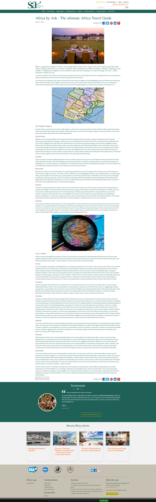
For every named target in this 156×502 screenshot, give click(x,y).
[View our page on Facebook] (95, 470)
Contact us (126, 2)
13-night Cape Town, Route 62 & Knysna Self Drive (86, 489)
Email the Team (112, 494)
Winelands (60, 11)
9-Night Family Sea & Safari (79, 483)
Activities (111, 11)
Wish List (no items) (100, 2)
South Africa (30, 483)
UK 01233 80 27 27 (112, 487)
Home (43, 11)
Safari (80, 11)
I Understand (104, 500)
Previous (39, 378)
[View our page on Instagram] (98, 470)
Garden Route (70, 11)
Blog (120, 2)
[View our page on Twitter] (92, 470)
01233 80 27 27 (122, 4)
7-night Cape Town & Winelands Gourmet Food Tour (87, 491)
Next (46, 378)
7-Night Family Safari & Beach (80, 493)
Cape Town (50, 11)
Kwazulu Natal (89, 11)
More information (111, 2)
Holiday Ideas (101, 11)
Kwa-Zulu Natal (49, 489)
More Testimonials (91, 414)
